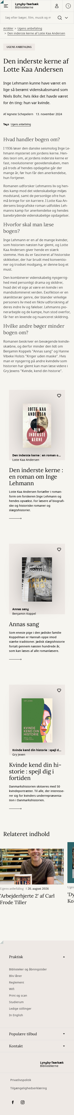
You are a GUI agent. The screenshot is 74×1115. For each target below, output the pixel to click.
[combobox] (37, 18)
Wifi (11, 989)
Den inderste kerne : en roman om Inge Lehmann (36, 455)
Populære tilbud (23, 1034)
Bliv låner (15, 976)
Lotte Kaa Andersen (25, 460)
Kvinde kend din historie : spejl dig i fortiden (36, 750)
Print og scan (18, 995)
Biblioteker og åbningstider (28, 969)
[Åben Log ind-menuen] (56, 6)
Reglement (16, 982)
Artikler (8, 28)
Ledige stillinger (20, 1009)
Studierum (16, 1002)
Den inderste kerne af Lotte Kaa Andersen (36, 33)
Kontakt (16, 1046)
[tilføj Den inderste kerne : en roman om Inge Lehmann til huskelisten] (59, 396)
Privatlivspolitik (20, 1080)
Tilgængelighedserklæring (28, 1088)
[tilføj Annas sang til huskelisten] (59, 549)
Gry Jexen (18, 754)
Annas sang (20, 609)
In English (16, 1015)
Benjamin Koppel (24, 613)
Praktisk (16, 956)
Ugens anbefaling (29, 28)
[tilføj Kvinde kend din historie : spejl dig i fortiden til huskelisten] (59, 690)
